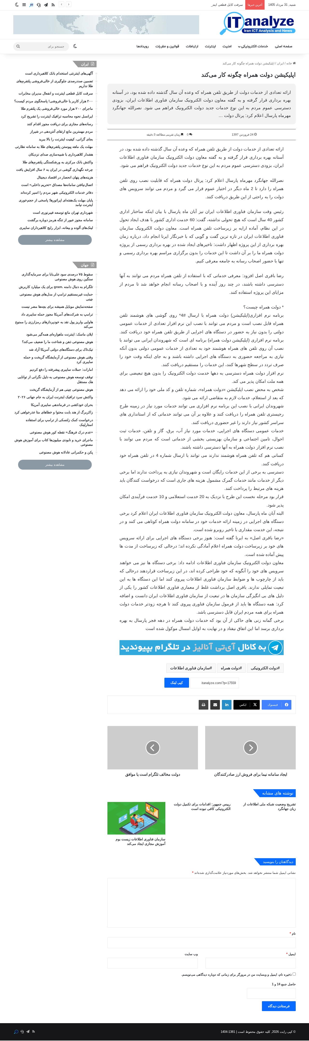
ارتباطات (192, 46)
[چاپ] (203, 705)
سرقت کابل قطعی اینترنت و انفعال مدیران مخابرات (208, 5)
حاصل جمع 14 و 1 (284, 984)
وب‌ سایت (191, 954)
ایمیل (291, 954)
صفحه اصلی (283, 46)
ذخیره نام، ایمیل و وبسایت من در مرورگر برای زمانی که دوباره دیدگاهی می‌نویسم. (236, 974)
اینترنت (210, 46)
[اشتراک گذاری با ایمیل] (215, 705)
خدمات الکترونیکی (254, 46)
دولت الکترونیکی (264, 668)
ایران (280, 63)
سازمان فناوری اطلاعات (190, 668)
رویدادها (143, 46)
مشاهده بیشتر (54, 240)
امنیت (227, 46)
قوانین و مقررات (167, 46)
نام (293, 933)
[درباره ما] (31, 5)
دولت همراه (230, 668)
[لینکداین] (227, 705)
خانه (289, 63)
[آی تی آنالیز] (257, 24)
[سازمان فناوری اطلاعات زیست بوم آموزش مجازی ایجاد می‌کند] (136, 818)
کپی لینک (176, 683)
